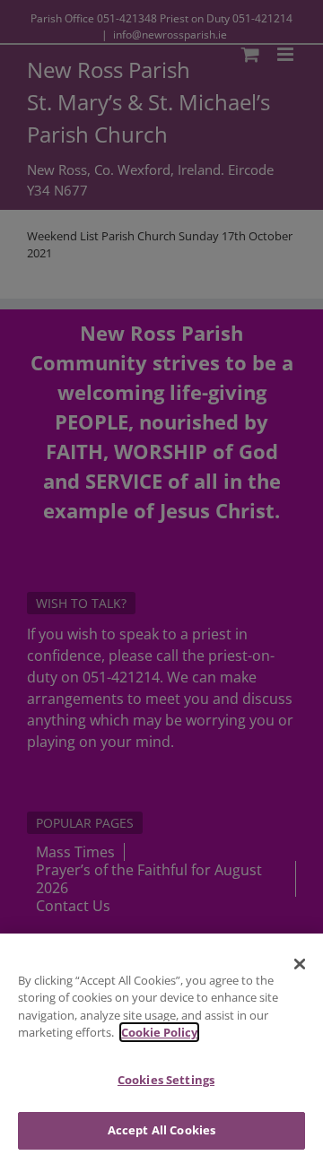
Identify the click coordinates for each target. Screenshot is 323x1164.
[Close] (299, 964)
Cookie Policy (159, 1032)
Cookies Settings (166, 1080)
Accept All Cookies (161, 1130)
